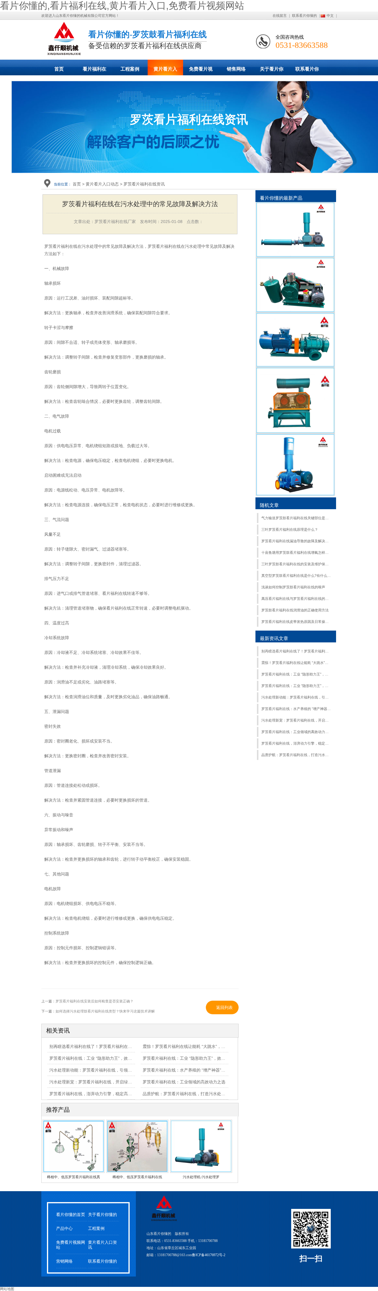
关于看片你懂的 (272, 70)
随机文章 (269, 505)
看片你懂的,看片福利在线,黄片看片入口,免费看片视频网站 (122, 5)
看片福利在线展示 (94, 70)
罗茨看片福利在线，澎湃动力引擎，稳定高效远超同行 (296, 743)
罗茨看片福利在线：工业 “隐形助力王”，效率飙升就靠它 (194, 1058)
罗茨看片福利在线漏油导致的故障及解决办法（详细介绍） (296, 541)
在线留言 (280, 16)
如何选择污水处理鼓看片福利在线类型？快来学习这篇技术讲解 (105, 1011)
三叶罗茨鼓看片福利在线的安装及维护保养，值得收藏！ (296, 564)
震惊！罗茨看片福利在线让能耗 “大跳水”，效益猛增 (296, 663)
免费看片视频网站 (201, 70)
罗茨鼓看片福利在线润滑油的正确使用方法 (295, 610)
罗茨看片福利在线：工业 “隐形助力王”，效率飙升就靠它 (296, 686)
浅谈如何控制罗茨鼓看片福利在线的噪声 (293, 587)
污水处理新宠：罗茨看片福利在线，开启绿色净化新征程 (296, 720)
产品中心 (64, 1228)
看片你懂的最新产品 (281, 198)
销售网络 (236, 68)
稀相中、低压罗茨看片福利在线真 (73, 1177)
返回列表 (224, 1007)
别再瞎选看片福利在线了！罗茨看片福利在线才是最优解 (101, 1046)
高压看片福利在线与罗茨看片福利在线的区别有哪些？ (296, 599)
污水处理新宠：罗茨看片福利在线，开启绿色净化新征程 (101, 1082)
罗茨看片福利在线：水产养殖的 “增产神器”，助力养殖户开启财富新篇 (207, 1070)
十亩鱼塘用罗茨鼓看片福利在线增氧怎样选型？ (296, 553)
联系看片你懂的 (304, 16)
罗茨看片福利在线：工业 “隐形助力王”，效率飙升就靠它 (296, 674)
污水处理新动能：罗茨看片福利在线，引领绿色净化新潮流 (103, 1070)
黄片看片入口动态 (165, 70)
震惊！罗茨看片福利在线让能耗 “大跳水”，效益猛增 (190, 1046)
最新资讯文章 (274, 638)
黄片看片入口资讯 (102, 1245)
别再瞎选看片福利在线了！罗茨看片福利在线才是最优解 (296, 651)
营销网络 (64, 1261)
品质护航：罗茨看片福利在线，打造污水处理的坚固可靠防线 (198, 1093)
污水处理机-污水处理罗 (201, 1177)
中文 (330, 16)
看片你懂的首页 (70, 1214)
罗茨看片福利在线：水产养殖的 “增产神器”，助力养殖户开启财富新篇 (296, 709)
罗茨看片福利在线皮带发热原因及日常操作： (296, 622)
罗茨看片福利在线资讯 (144, 184)
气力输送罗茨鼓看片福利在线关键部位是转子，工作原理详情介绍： (296, 518)
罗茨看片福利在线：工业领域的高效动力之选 (184, 1082)
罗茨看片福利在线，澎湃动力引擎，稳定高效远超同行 (99, 1093)
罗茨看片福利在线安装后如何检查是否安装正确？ (94, 1001)
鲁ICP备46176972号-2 (208, 1255)
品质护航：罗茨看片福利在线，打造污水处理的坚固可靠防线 (296, 755)
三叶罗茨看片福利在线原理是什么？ (289, 530)
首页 (59, 68)
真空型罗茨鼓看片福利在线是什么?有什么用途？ (296, 576)
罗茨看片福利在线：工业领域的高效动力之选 (296, 732)
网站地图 (7, 1289)
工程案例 (129, 68)
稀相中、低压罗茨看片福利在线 (137, 1177)
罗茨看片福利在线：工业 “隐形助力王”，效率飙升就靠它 (101, 1058)
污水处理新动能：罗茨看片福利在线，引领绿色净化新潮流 (296, 697)
